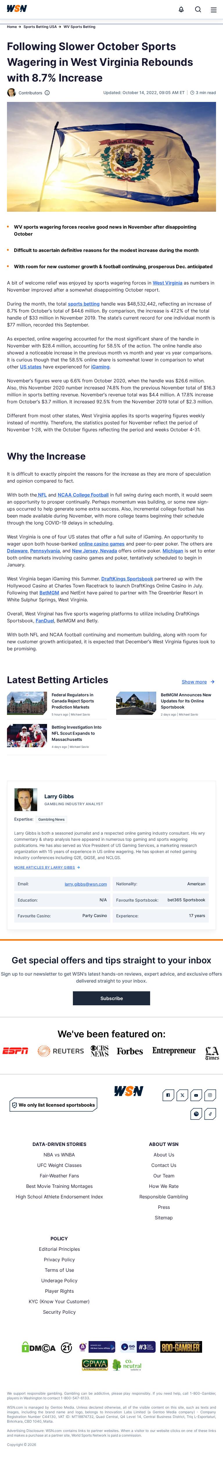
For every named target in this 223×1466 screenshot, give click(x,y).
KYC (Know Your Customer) (59, 1301)
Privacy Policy (59, 1259)
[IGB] (96, 1347)
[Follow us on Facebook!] (168, 1095)
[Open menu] (213, 9)
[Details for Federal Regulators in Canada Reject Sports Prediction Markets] (27, 704)
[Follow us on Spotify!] (196, 1114)
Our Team (164, 1176)
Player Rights (59, 1291)
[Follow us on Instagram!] (210, 1095)
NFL (42, 495)
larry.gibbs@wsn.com (86, 884)
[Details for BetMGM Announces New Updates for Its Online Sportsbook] (136, 704)
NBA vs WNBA (59, 1155)
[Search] (198, 9)
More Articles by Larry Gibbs (44, 867)
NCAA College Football (83, 495)
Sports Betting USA (40, 26)
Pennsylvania (45, 551)
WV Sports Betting (80, 26)
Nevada (108, 551)
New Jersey (85, 551)
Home (12, 26)
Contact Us (163, 1165)
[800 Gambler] (181, 1347)
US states (31, 367)
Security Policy (59, 1312)
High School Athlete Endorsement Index (59, 1197)
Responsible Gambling (163, 1197)
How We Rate (164, 1186)
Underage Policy (59, 1280)
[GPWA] (95, 1365)
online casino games (102, 544)
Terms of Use (59, 1270)
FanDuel (45, 621)
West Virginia (167, 283)
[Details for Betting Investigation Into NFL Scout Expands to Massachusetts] (27, 738)
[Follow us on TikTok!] (210, 1114)
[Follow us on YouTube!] (196, 1095)
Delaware (17, 551)
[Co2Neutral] (127, 1365)
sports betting (84, 304)
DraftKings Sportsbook (127, 579)
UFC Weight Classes (59, 1165)
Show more (194, 682)
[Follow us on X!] (182, 1095)
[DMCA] (38, 1347)
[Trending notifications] (181, 9)
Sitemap (164, 1218)
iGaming (100, 367)
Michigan (173, 551)
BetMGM (49, 593)
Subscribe (111, 998)
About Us (164, 1155)
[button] (213, 9)
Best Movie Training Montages (59, 1186)
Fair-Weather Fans (59, 1176)
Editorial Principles (59, 1249)
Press (164, 1207)
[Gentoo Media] (138, 1347)
